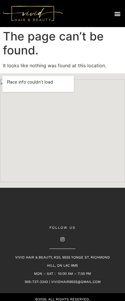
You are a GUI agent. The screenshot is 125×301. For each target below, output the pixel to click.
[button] (117, 13)
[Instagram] (62, 239)
